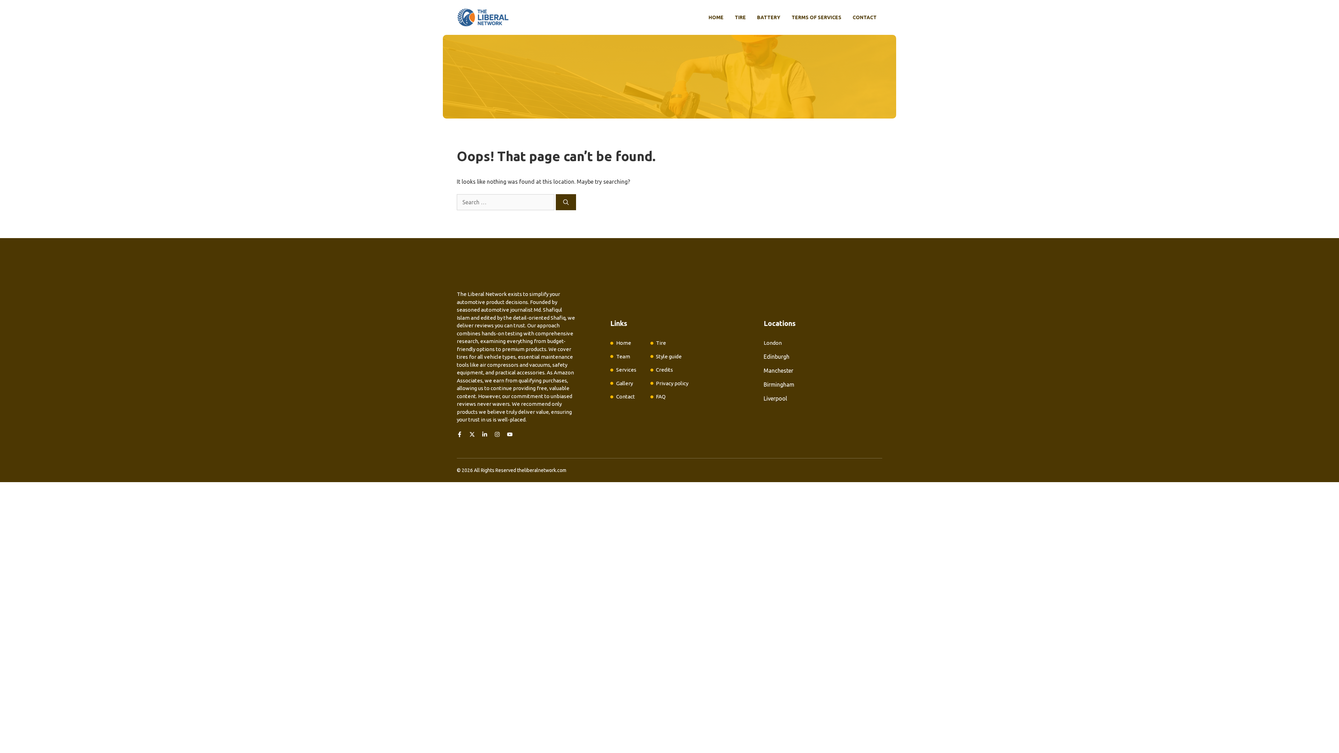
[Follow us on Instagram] (497, 434)
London (773, 343)
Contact (865, 17)
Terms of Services (816, 17)
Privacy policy (672, 383)
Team (623, 356)
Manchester (778, 370)
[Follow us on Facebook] (459, 434)
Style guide (669, 356)
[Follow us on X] (472, 434)
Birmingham (779, 384)
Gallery (624, 383)
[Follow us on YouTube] (510, 434)
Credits (664, 370)
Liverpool (775, 398)
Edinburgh (776, 356)
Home (716, 17)
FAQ (661, 397)
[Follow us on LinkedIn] (484, 434)
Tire (740, 17)
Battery (768, 17)
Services (626, 370)
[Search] (566, 202)
